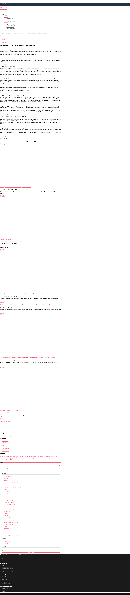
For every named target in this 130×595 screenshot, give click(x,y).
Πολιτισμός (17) (7, 511)
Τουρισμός (14, 459)
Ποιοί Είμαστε (5, 576)
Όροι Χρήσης (4, 582)
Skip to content (3, 1)
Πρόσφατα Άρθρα (5, 451)
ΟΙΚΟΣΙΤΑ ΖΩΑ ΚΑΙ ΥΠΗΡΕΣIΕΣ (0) (10, 502)
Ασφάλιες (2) (6, 480)
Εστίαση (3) (6, 493)
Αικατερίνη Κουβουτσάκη (42, 456)
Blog (3, 14)
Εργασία (3, 445)
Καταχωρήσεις (5, 12)
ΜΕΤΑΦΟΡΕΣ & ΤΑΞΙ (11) (8, 495)
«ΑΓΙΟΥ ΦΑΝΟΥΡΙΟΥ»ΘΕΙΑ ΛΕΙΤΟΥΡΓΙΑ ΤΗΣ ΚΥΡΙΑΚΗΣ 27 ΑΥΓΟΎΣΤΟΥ (13, 240)
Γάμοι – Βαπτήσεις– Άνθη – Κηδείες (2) (11, 482)
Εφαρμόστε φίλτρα (31, 552)
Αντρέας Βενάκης (55, 456)
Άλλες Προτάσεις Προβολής (7, 571)
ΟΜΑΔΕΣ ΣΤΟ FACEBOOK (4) (10, 504)
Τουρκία (17, 459)
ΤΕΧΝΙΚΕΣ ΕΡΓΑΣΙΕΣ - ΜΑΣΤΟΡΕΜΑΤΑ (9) (11, 522)
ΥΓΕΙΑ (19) (5, 526)
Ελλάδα (8, 421)
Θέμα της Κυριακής (5, 446)
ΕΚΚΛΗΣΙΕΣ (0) (7, 489)
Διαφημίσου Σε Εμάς (6, 567)
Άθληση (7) (6, 478)
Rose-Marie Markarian (7, 456)
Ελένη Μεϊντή (11, 458)
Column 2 (6, 22)
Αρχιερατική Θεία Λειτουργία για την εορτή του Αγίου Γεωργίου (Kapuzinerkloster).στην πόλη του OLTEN (27, 357)
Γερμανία (5, 458)
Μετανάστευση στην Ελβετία (11, 18)
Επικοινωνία (4, 590)
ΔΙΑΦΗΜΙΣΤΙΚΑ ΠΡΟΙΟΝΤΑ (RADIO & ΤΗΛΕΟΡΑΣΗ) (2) (14, 487)
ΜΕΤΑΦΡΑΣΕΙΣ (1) (7, 498)
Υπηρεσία (6, 468)
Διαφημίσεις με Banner (6, 570)
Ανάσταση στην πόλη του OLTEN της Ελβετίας (12, 410)
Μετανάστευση (5, 449)
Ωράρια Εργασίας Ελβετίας (21, 459)
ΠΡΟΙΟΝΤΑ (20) (6, 515)
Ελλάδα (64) (6, 543)
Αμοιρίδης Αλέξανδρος (50, 456)
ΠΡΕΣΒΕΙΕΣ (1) (7, 513)
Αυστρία (59, 456)
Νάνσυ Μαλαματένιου (56, 458)
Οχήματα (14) (6, 506)
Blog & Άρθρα (4, 577)
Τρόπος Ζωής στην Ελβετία (10, 28)
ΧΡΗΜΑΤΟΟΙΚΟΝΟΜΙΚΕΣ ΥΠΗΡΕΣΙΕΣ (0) (11, 535)
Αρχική (3, 11)
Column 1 (6, 17)
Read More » (2, 195)
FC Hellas (2, 456)
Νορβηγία (1, 459)
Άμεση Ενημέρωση (5, 42)
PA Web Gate (6, 593)
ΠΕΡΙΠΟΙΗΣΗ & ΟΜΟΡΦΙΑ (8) (9, 509)
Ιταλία (45, 458)
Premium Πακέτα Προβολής (7, 568)
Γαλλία (1, 458)
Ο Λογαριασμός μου (6, 565)
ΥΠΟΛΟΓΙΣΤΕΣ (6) (7, 528)
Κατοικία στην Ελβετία (10, 24)
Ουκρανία (4, 459)
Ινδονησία (42, 458)
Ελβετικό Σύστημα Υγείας (10, 21)
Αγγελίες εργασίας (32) (9, 476)
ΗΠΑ (31, 458)
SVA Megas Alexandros (15, 456)
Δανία (8, 458)
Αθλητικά (36, 456)
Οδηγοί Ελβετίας (5, 15)
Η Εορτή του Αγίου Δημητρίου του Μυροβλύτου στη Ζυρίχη (15, 187)
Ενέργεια (23, 458)
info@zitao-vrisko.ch (6, 3)
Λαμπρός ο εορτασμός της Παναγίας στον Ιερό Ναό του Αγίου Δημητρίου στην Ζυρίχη (23, 294)
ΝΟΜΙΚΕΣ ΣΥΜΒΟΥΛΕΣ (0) (8, 500)
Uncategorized (5, 441)
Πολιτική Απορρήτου (6, 583)
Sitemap (3, 580)
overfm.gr (4, 136)
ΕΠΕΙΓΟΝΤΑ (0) (7, 491)
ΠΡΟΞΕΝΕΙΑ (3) (7, 517)
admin (3, 39)
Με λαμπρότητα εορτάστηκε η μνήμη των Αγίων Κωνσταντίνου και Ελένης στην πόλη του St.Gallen (26, 305)
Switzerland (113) (7, 541)
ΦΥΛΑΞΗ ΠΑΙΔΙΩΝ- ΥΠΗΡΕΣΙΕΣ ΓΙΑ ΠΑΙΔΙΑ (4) (12, 533)
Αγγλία (33, 456)
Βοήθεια (3, 591)
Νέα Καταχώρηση (3, 9)
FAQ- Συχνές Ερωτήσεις (6, 588)
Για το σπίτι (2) (6, 485)
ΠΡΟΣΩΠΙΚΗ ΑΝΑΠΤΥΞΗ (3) (9, 520)
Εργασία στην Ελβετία (10, 27)
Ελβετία (15, 458)
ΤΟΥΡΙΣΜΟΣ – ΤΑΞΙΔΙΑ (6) (8, 524)
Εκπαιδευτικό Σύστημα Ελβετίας (11, 25)
